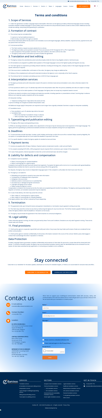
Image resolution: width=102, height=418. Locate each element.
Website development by (51, 408)
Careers (65, 6)
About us (27, 6)
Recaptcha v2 (46, 346)
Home (21, 6)
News (50, 6)
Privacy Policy (66, 405)
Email (44, 312)
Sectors (43, 6)
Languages (58, 6)
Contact (71, 6)
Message (45, 320)
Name (44, 304)
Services (35, 6)
